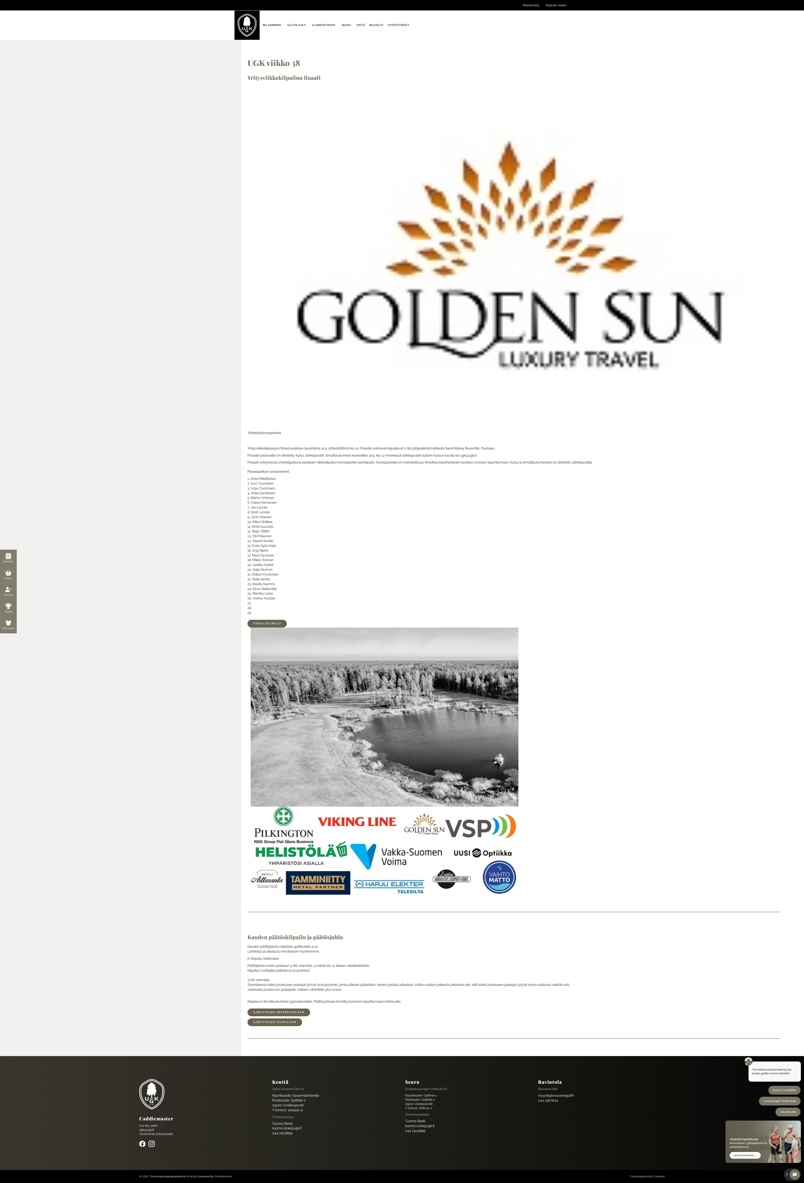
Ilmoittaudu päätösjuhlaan (278, 1012)
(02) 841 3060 (148, 1125)
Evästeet (659, 1176)
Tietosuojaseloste (641, 1176)
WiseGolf (192, 1176)
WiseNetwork (223, 1176)
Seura (346, 25)
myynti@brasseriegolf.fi (556, 1096)
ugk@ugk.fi (146, 1129)
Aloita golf (296, 25)
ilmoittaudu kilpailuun (274, 1022)
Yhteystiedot (398, 25)
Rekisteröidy (531, 5)
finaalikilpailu (267, 623)
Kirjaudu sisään (556, 5)
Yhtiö (360, 25)
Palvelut (376, 25)
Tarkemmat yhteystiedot (156, 1134)
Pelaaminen (272, 25)
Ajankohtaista (323, 25)
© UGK (143, 1176)
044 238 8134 (548, 1100)
